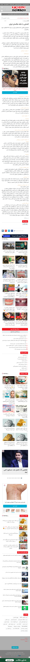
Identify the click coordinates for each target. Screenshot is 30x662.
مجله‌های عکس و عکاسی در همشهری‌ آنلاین (20, 366)
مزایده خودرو (6, 622)
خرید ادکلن (7, 619)
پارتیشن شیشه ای (24, 628)
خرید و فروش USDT (23, 617)
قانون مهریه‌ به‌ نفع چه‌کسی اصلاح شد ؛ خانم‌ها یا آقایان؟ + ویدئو (16, 345)
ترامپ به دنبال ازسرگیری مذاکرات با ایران (19, 338)
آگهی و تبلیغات (12, 4)
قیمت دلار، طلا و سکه (24, 639)
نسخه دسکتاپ (15, 647)
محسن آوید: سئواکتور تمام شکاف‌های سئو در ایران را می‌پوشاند (11, 578)
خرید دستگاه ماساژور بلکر (22, 619)
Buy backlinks (24, 626)
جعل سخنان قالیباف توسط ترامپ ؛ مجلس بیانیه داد (18, 343)
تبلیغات (26, 641)
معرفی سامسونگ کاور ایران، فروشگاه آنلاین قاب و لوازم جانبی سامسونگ (11, 567)
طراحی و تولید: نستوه (14, 655)
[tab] (15, 329)
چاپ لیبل (5, 624)
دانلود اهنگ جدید (16, 628)
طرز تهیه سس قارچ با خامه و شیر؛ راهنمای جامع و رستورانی (12, 555)
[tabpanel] (15, 462)
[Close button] (29, 657)
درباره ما (26, 638)
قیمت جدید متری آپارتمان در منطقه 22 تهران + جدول (13, 583)
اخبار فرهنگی (22, 18)
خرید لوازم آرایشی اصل (23, 622)
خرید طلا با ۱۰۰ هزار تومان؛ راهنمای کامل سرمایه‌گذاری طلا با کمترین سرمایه (12, 561)
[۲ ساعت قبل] (15, 458)
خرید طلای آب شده (14, 622)
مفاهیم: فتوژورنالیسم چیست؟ (22, 359)
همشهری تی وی (6, 4)
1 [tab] (21, 478)
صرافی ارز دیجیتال (17, 626)
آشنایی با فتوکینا (24, 368)
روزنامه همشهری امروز (26, 4)
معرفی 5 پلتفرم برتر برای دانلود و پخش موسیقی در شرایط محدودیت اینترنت (12, 590)
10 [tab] (7, 478)
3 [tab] (18, 478)
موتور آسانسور (15, 617)
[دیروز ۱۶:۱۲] (25, 608)
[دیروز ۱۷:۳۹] (25, 580)
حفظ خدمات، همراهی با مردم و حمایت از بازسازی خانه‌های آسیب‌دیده (12, 607)
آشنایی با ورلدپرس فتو (23, 370)
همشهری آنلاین (18, 9)
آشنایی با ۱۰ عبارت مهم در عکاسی (21, 362)
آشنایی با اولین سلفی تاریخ (22, 357)
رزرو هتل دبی (8, 628)
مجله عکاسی (25, 224)
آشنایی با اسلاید (24, 360)
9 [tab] (9, 478)
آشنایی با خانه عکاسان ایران (19, 24)
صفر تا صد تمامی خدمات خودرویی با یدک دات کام (13, 572)
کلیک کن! (15, 92)
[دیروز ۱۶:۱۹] (25, 591)
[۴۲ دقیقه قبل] (25, 557)
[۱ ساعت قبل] (25, 563)
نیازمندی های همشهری (18, 4)
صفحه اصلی (27, 18)
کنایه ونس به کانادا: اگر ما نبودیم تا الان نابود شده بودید (17, 347)
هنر (17, 18)
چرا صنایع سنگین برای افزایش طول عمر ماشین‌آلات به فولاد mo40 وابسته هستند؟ (12, 596)
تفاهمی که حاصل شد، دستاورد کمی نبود (15, 471)
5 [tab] (15, 478)
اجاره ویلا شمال (14, 619)
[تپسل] (2, 68)
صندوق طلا (10, 626)
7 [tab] (12, 478)
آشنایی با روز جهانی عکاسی (22, 364)
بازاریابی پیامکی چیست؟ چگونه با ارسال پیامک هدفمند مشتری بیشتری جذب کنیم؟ (11, 601)
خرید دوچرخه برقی (12, 624)
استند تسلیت (25, 624)
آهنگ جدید (19, 624)
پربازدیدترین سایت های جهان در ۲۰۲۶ (20, 349)
